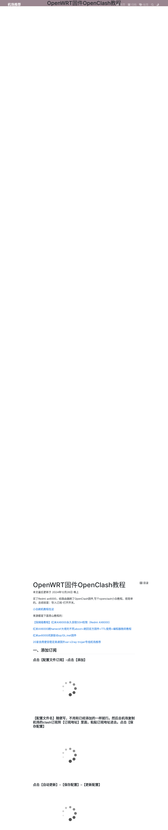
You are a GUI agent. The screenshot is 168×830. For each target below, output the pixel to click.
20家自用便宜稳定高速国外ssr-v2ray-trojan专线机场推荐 (67, 642)
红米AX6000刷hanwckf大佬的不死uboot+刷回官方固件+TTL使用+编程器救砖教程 (82, 628)
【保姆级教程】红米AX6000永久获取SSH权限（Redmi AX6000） (72, 622)
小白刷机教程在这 (43, 609)
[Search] (152, 4)
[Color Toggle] (157, 4)
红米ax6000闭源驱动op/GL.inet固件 (54, 635)
